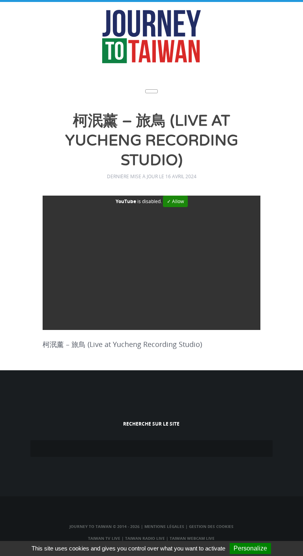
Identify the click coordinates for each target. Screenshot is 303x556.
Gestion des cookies (211, 526)
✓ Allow (175, 201)
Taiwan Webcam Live (192, 538)
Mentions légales (164, 526)
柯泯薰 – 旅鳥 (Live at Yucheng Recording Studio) (151, 141)
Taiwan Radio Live (145, 538)
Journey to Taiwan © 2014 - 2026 (104, 526)
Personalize (250, 548)
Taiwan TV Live (104, 538)
